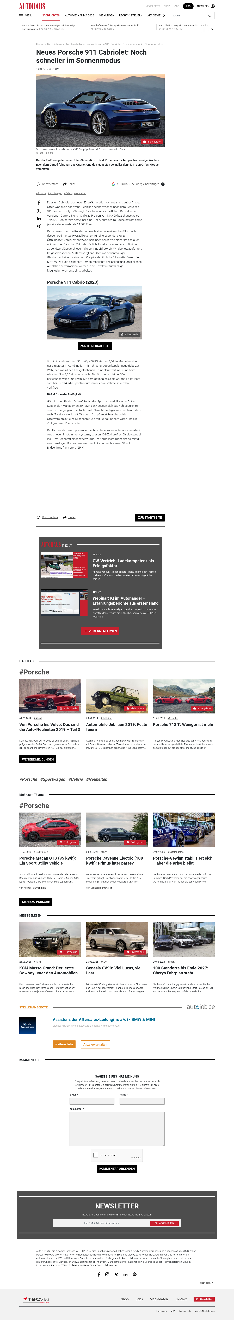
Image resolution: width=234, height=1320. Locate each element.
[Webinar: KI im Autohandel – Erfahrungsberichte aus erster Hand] (64, 602)
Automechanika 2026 (79, 15)
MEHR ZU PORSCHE (36, 902)
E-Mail (73, 1094)
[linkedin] (125, 1274)
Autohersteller (73, 44)
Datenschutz (185, 1311)
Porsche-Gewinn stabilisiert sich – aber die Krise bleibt (182, 861)
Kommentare (50, 184)
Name (123, 1094)
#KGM (37, 961)
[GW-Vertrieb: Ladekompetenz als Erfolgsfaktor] (64, 565)
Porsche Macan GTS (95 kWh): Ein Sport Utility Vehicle (47, 861)
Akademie (154, 15)
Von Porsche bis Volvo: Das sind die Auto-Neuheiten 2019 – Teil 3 (49, 727)
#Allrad (38, 718)
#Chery (171, 961)
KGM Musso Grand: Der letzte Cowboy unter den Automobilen (48, 970)
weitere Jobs (64, 1044)
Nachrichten (51, 15)
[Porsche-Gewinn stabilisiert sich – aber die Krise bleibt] (184, 830)
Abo (188, 6)
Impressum (161, 1311)
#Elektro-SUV (41, 852)
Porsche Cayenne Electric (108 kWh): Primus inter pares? (114, 861)
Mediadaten (159, 1299)
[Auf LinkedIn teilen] (39, 218)
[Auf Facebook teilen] (39, 202)
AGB (173, 1311)
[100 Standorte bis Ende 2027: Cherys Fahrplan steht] (184, 939)
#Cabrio (75, 779)
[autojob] (201, 1007)
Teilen (72, 184)
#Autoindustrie (175, 852)
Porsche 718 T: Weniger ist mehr (183, 724)
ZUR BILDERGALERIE (94, 346)
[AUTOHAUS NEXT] (56, 544)
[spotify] (135, 1274)
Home (39, 44)
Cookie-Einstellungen (205, 1311)
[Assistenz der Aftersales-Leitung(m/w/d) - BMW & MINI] (27, 1025)
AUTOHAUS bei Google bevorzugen (138, 184)
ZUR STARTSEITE (150, 517)
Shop (167, 6)
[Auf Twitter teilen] (39, 210)
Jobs (176, 6)
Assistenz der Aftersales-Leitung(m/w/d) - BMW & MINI (104, 1019)
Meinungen (106, 15)
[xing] (116, 1274)
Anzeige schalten (95, 1044)
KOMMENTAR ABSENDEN (117, 1168)
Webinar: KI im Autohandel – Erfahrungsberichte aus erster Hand (126, 601)
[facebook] (99, 1274)
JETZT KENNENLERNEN (100, 631)
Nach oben (205, 1283)
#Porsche (34, 672)
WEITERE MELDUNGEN (38, 759)
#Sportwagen (52, 779)
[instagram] (107, 1274)
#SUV (104, 852)
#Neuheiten (96, 779)
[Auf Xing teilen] (39, 226)
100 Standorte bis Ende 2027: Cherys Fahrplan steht (180, 970)
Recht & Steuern (131, 15)
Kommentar (76, 1108)
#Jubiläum (106, 718)
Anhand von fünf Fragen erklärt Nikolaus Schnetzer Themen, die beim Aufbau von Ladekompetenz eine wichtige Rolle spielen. (124, 575)
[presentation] (212, 29)
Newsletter (153, 6)
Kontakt (181, 1299)
